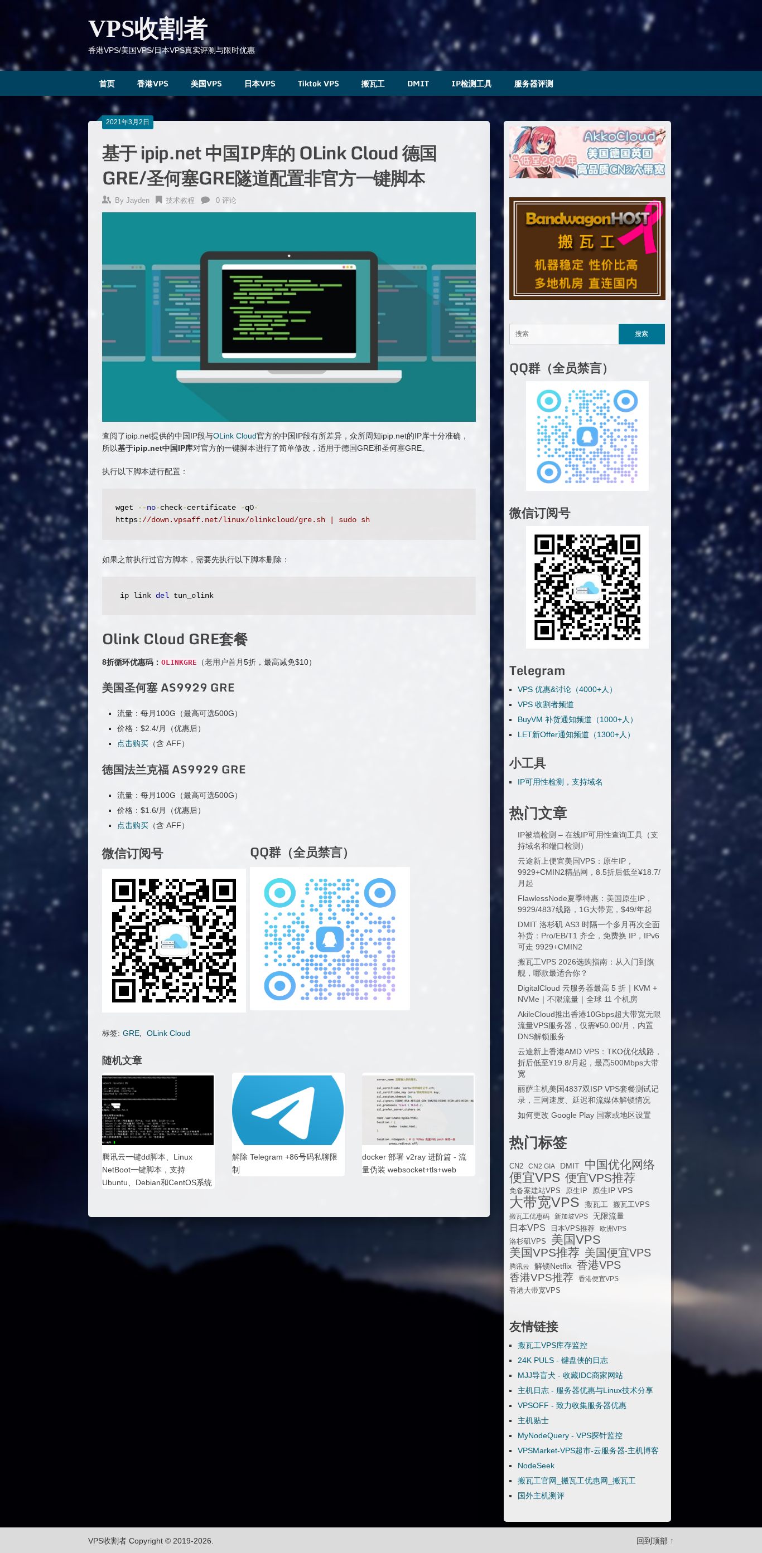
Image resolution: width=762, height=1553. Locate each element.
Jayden (137, 200)
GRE (131, 1033)
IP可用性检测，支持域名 (560, 781)
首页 (107, 83)
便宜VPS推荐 (600, 1178)
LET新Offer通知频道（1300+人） (576, 734)
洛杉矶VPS (527, 1241)
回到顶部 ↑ (655, 1540)
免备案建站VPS (535, 1190)
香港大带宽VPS (535, 1290)
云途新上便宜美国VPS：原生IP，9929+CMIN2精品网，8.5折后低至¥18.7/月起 (589, 872)
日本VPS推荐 (573, 1228)
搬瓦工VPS (631, 1205)
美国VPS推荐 (544, 1252)
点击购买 (132, 743)
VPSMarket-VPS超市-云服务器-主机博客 (588, 1450)
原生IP (576, 1190)
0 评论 (226, 200)
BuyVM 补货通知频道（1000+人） (578, 719)
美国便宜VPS (618, 1252)
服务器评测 (533, 83)
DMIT (418, 83)
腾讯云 (519, 1266)
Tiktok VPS (318, 83)
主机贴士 (533, 1420)
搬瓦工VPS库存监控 (552, 1345)
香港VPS (152, 83)
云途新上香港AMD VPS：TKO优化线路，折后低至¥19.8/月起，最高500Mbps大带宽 (590, 1062)
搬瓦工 (373, 83)
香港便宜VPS (598, 1279)
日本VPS (260, 83)
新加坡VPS (571, 1216)
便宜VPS (534, 1177)
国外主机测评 (541, 1495)
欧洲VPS (613, 1229)
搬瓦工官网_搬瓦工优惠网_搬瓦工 (577, 1480)
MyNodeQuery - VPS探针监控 (570, 1435)
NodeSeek (536, 1465)
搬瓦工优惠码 (529, 1216)
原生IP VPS (612, 1190)
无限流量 (608, 1215)
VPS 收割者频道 (546, 704)
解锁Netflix (553, 1266)
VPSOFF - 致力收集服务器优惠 (572, 1405)
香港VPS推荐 (541, 1277)
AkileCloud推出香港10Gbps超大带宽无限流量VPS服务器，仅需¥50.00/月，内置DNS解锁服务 (589, 1025)
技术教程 (180, 200)
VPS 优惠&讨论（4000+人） (567, 689)
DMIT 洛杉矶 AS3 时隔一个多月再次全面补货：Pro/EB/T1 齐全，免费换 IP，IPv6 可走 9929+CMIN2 (589, 935)
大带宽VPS (544, 1202)
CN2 (516, 1166)
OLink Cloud (235, 435)
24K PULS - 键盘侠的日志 (563, 1360)
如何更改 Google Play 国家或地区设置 (584, 1115)
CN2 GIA (541, 1166)
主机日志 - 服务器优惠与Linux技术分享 (585, 1390)
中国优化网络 (620, 1164)
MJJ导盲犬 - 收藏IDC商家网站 (570, 1375)
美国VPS (206, 83)
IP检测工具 (471, 83)
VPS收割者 (148, 28)
